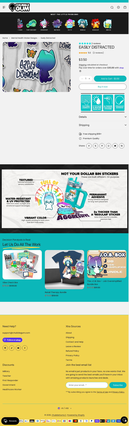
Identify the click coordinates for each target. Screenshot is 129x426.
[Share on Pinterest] (101, 145)
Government (9, 384)
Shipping (82, 65)
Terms (68, 360)
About (68, 332)
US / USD (64, 408)
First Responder (10, 380)
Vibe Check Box (10, 281)
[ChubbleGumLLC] (19, 7)
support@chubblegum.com (16, 332)
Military (6, 371)
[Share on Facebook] (88, 145)
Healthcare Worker (12, 389)
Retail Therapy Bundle (56, 291)
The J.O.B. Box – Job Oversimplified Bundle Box (104, 281)
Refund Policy (71, 351)
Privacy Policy (71, 355)
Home (5, 38)
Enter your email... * (77, 385)
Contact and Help (74, 341)
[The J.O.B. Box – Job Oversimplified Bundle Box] (106, 263)
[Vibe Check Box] (22, 263)
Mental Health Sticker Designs (24, 38)
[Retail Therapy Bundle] (64, 268)
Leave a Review (72, 346)
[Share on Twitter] (94, 145)
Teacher (7, 375)
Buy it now (103, 86)
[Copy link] (120, 145)
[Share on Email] (114, 145)
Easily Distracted (96, 47)
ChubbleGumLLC (58, 415)
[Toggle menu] (4, 7)
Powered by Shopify (75, 415)
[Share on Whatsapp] (107, 145)
